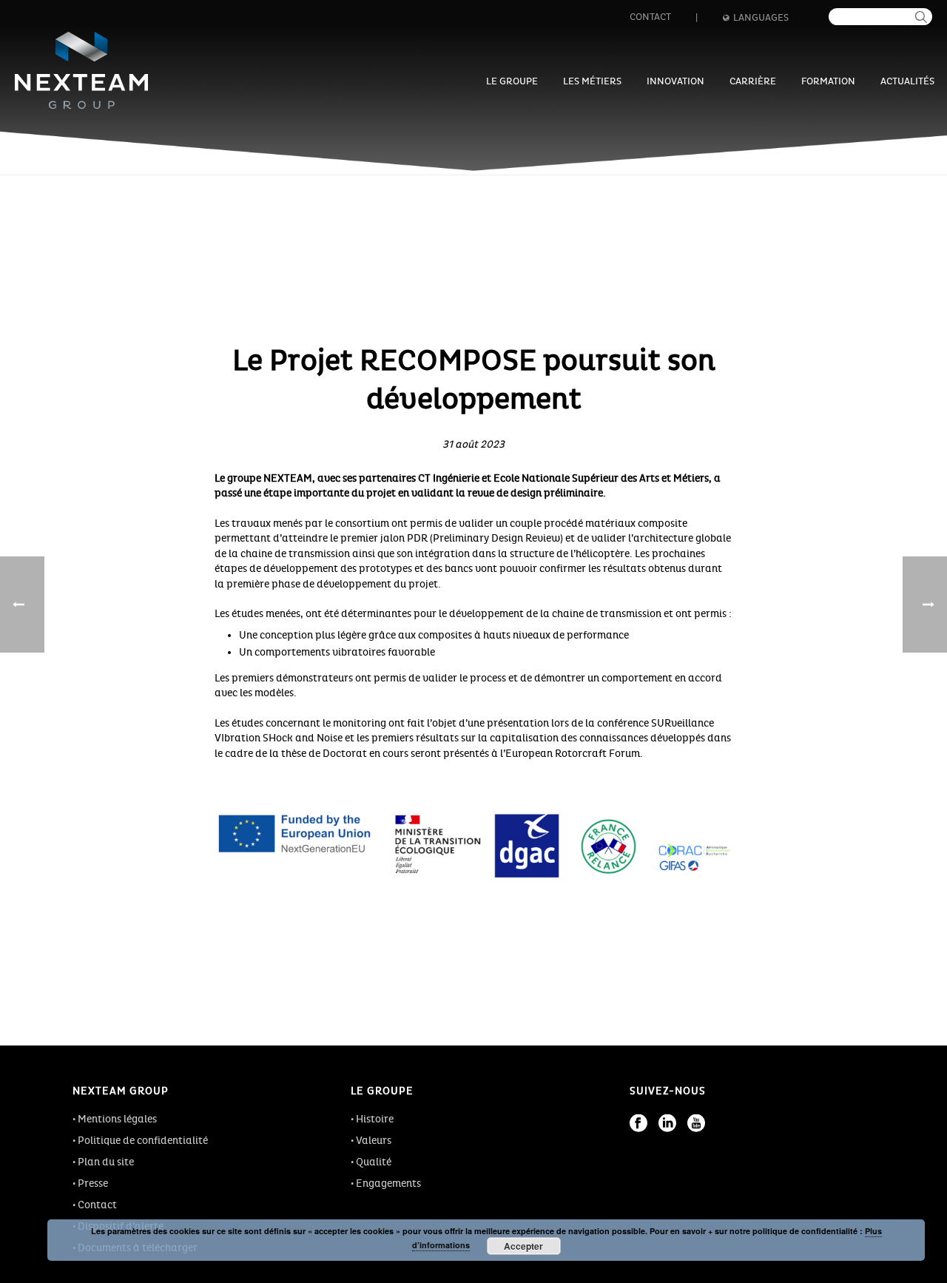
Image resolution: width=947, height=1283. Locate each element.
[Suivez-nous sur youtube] (696, 1123)
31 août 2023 (473, 444)
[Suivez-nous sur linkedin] (667, 1123)
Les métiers (592, 81)
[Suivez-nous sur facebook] (638, 1123)
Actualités (907, 81)
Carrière (752, 81)
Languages (761, 18)
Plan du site (106, 1162)
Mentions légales (117, 1119)
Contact (650, 17)
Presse (93, 1183)
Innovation (675, 81)
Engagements (388, 1183)
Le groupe (512, 81)
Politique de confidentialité (143, 1140)
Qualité (373, 1162)
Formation (828, 81)
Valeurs (373, 1140)
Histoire (375, 1119)
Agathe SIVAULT (483, 427)
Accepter (523, 1246)
